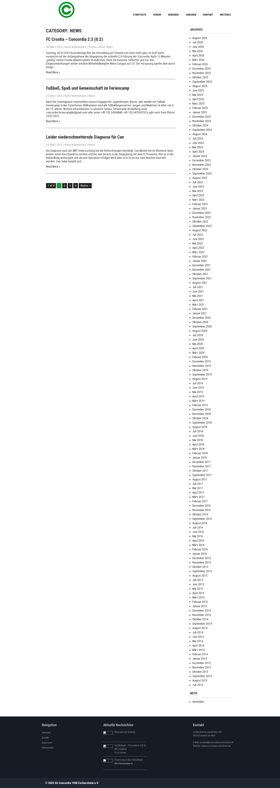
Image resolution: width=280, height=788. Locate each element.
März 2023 (198, 199)
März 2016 (198, 545)
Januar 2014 (199, 658)
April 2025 (198, 99)
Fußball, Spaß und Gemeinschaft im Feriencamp (87, 88)
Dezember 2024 (201, 116)
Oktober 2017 (200, 470)
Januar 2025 (199, 112)
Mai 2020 (197, 344)
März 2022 (198, 252)
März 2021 (198, 304)
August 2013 (199, 680)
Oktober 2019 (200, 370)
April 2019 (198, 396)
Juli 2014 (197, 632)
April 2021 (198, 300)
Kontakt (208, 14)
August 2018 (199, 427)
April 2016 (198, 540)
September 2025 (202, 81)
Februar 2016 (200, 549)
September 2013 (202, 676)
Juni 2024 (198, 143)
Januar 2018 (199, 457)
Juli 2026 (197, 42)
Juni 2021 (198, 291)
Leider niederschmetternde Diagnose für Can (85, 137)
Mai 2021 (197, 296)
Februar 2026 (200, 64)
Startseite (139, 14)
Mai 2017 (197, 488)
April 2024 (198, 151)
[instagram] (230, 5)
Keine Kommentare (75, 47)
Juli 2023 (197, 182)
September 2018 (202, 422)
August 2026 (199, 38)
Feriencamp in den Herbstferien (129, 760)
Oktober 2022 (200, 221)
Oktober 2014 (200, 619)
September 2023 (202, 173)
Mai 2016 (197, 536)
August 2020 (199, 330)
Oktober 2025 (200, 77)
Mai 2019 (197, 392)
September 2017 (202, 475)
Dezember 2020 (201, 317)
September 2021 (202, 278)
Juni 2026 (198, 46)
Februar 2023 (200, 204)
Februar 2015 (200, 601)
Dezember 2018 (201, 409)
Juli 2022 (197, 234)
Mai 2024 (197, 147)
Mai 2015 (197, 588)
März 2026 (198, 60)
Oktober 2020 (200, 322)
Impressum (47, 742)
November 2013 (201, 667)
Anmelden (198, 701)
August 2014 (199, 628)
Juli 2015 (197, 580)
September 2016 (202, 518)
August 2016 (199, 523)
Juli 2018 (197, 431)
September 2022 (202, 226)
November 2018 (201, 414)
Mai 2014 (197, 641)
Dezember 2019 (201, 361)
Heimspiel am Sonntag (125, 732)
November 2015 (201, 562)
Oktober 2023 (200, 169)
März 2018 (198, 448)
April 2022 (198, 247)
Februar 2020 (200, 357)
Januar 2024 (199, 156)
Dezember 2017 (201, 462)
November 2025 (201, 73)
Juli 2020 (197, 335)
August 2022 (199, 230)
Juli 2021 (197, 287)
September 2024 (202, 129)
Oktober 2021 (200, 274)
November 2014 (201, 615)
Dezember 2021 (201, 265)
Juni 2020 (198, 339)
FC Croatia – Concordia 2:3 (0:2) (74, 39)
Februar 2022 (200, 256)
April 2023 (198, 195)
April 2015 (198, 593)
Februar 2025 (200, 108)
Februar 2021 (200, 309)
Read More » (53, 72)
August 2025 (199, 86)
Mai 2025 (197, 94)
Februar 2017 (200, 501)
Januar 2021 (199, 313)
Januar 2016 (199, 553)
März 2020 (198, 352)
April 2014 (198, 645)
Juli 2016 (197, 527)
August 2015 (199, 575)
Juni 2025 (198, 90)
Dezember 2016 (201, 505)
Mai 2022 (197, 243)
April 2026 (198, 55)
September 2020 (202, 326)
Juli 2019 (197, 383)
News (109, 47)
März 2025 (198, 103)
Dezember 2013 (201, 663)
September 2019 (202, 374)
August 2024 (199, 134)
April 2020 (198, 348)
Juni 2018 (198, 435)
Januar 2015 (199, 606)
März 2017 (198, 497)
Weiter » (85, 185)
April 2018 (198, 444)
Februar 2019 (200, 405)
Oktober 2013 (200, 671)
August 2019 (199, 379)
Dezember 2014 (201, 610)
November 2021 (201, 269)
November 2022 (201, 217)
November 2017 (201, 466)
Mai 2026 (197, 51)
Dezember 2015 (201, 558)
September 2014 (202, 623)
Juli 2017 (197, 483)
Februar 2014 (200, 654)
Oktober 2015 (200, 566)
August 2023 (199, 178)
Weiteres (225, 14)
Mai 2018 (197, 440)
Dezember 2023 (201, 160)
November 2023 (201, 164)
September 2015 (202, 571)
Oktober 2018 (200, 418)
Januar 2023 (199, 208)
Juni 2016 (198, 532)
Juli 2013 (197, 685)
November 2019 (201, 365)
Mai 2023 (197, 191)
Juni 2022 (198, 239)
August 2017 (199, 479)
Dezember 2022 (201, 212)
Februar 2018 (200, 453)
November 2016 (201, 510)
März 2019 (198, 400)
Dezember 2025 (201, 68)
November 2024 (201, 121)
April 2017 (198, 492)
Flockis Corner (96, 47)
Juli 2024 (197, 138)
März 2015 (198, 597)
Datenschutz (47, 747)
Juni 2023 (198, 186)
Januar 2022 (199, 261)
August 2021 (199, 282)
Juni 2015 (198, 584)
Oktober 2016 (200, 514)
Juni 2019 (198, 387)
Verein (157, 14)
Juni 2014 (198, 636)
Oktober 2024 (200, 125)
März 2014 (198, 650)
